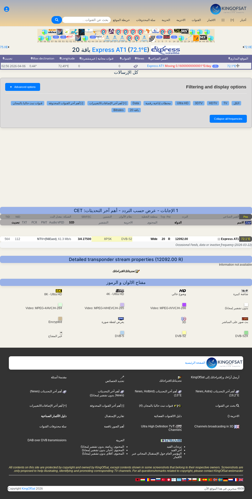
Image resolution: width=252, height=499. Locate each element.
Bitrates (118, 110)
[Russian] (158, 479)
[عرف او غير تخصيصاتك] (6, 9)
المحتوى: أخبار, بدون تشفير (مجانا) (103, 450)
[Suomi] (174, 479)
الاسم (240, 222)
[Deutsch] (225, 479)
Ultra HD (183, 103)
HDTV (213, 103)
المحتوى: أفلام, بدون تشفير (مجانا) (103, 453)
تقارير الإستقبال (114, 416)
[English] (241, 479)
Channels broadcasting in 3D (214, 426)
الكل (236, 103)
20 (163, 239)
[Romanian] (148, 479)
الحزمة (166, 20)
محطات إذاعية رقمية (158, 103)
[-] (223, 20)
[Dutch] (230, 479)
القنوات (196, 20)
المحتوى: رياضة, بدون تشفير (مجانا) (102, 446)
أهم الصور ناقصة (114, 426)
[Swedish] (220, 479)
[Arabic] (168, 479)
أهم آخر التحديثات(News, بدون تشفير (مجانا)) (107, 393)
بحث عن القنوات (225, 405)
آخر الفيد (176, 450)
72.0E (248, 47)
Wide (154, 239)
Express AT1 (109, 49)
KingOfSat (28, 488)
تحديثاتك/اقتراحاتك (123, 271)
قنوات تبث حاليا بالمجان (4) (156, 405)
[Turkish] (163, 479)
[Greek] (179, 479)
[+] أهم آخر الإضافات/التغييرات (107, 103)
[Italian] (199, 479)
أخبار (243, 20)
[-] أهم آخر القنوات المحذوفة (66, 103)
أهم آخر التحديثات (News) (46, 391)
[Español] (205, 479)
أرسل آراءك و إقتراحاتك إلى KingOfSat (215, 377)
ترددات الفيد (174, 446)
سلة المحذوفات (145, 20)
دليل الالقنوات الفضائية (168, 416)
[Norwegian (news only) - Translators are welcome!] (215, 479)
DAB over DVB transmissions (47, 440)
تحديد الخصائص (114, 381)
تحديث (15, 222)
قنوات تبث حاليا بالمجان (27, 103)
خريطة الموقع (121, 20)
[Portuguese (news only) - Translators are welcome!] (210, 479)
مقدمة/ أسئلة (58, 377)
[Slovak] (184, 479)
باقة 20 (134, 110)
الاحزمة (180, 20)
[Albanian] (137, 479)
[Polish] (194, 479)
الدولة (178, 222)
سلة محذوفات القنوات (52, 426)
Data (136, 103)
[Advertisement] (126, 169)
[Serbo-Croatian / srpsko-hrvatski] (153, 479)
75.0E (4, 47)
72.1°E (138, 49)
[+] (232, 20)
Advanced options (23, 86)
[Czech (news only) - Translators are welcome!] (189, 479)
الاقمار (211, 20)
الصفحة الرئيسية (195, 362)
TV (225, 103)
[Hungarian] (143, 479)
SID (71, 222)
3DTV (199, 103)
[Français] (236, 479)
